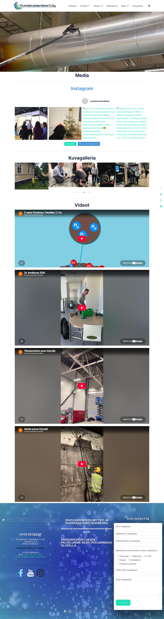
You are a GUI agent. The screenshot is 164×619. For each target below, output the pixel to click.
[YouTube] (30, 573)
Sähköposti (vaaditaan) (126, 533)
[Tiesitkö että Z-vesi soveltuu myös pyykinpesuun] (133, 123)
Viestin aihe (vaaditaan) (126, 570)
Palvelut (97, 5)
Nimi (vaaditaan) (123, 526)
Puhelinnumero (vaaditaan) (128, 541)
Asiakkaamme (112, 5)
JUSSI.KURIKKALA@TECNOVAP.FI (31, 557)
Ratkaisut (72, 5)
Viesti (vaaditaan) (124, 579)
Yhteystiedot (137, 5)
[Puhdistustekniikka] (35, 5)
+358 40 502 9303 (33, 554)
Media (123, 5)
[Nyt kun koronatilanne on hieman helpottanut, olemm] (99, 123)
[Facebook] (20, 573)
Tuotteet (83, 5)
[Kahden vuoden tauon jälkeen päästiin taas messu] (31, 123)
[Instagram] (40, 573)
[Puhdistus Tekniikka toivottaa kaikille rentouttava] (65, 123)
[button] (149, 6)
